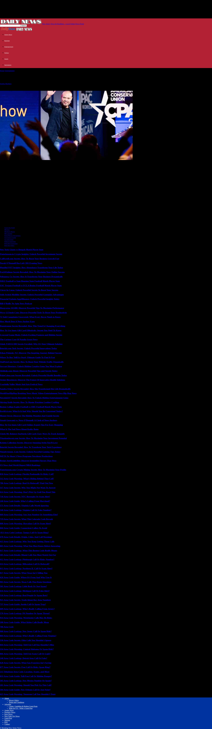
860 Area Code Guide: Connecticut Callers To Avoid (23, 528)
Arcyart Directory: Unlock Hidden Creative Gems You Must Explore (31, 366)
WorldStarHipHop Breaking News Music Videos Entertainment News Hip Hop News (38, 393)
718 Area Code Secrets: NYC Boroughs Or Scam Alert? (25, 496)
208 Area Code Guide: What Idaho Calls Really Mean (24, 622)
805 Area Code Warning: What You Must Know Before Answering (30, 546)
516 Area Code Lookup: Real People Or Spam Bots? (24, 595)
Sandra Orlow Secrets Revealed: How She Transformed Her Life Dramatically (35, 389)
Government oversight (10, 237)
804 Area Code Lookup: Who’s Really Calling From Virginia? (28, 636)
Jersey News (8, 34)
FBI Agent (7, 229)
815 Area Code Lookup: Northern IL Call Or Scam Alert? (26, 568)
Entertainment (8, 47)
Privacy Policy (14, 700)
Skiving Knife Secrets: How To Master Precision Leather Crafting (29, 402)
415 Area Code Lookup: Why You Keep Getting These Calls (27, 541)
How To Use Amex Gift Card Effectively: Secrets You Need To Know (31, 330)
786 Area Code (6, 627)
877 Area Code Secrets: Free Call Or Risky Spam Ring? (25, 667)
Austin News (9, 710)
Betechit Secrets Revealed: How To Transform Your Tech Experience (31, 447)
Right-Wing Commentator (11, 243)
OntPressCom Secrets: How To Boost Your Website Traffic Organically (32, 362)
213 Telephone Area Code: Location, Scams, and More (24, 672)
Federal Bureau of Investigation (12, 235)
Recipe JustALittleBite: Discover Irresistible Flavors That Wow (28, 460)
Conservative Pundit (9, 227)
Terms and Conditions (16, 702)
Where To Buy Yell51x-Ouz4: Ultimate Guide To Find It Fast (27, 357)
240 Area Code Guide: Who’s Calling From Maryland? (25, 501)
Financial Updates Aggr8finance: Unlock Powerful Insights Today (30, 299)
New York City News (12, 716)
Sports (6, 59)
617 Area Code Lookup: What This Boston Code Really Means (28, 550)
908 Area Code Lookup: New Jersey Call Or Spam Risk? (26, 631)
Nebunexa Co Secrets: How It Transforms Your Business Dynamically (31, 276)
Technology (7, 65)
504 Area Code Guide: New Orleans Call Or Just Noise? (25, 690)
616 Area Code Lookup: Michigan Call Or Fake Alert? (25, 591)
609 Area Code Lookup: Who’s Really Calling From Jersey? (27, 609)
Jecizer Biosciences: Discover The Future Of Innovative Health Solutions (32, 380)
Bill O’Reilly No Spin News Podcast (16, 303)
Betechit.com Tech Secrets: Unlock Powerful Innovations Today (28, 348)
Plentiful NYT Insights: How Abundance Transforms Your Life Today (31, 267)
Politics (6, 53)
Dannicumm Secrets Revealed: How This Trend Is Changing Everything (32, 326)
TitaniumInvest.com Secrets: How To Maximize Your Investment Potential (33, 438)
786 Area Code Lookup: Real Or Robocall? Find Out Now (26, 483)
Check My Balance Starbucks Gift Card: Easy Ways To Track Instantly (32, 434)
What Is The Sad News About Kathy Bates (19, 429)
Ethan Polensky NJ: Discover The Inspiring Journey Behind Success (31, 353)
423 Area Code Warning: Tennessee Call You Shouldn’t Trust (27, 694)
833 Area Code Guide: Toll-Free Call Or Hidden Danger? (26, 676)
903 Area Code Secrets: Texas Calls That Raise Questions (25, 582)
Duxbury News (9, 712)
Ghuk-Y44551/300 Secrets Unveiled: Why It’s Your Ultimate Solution (31, 344)
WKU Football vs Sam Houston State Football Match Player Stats (30, 281)
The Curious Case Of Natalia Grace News (19, 339)
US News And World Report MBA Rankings (20, 465)
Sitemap (7, 720)
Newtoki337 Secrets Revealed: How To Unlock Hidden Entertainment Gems (34, 398)
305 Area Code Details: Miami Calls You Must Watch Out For (28, 555)
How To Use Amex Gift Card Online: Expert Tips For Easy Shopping (31, 425)
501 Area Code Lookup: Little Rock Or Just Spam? (23, 586)
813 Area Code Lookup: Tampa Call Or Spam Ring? (24, 532)
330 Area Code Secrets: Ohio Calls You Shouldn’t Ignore (25, 640)
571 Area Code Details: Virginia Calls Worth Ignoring (24, 505)
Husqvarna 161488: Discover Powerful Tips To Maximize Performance (32, 308)
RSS (6, 722)
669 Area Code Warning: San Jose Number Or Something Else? (29, 514)
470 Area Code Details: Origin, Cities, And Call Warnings (26, 537)
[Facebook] (20, 163)
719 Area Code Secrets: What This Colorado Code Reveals (26, 519)
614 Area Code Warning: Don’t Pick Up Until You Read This (27, 492)
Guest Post (8, 718)
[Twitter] (4, 163)
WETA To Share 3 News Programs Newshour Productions (26, 456)
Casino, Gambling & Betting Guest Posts (23, 706)
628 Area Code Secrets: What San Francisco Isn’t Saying (25, 663)
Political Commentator (10, 241)
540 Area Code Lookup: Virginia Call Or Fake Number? (26, 510)
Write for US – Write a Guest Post (20, 708)
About (6, 698)
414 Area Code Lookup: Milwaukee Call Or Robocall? (25, 564)
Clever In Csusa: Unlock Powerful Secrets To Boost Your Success (29, 290)
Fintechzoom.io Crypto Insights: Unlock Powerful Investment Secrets (31, 254)
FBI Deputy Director (9, 231)
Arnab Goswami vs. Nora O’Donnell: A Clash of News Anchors (28, 420)
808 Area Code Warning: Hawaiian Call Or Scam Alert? (25, 523)
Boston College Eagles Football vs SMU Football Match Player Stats (31, 407)
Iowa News (8, 714)
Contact (7, 724)
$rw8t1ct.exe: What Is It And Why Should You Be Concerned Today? (31, 411)
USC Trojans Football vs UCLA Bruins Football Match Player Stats (31, 285)
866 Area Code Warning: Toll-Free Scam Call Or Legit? (25, 654)
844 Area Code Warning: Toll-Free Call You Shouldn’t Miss (27, 645)
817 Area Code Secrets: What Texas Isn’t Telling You (23, 573)
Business (7, 40)
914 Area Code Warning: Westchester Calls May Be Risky (26, 618)
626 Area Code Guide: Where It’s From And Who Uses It (26, 577)
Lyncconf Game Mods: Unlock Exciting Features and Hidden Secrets (31, 335)
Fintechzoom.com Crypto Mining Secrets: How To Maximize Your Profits (33, 470)
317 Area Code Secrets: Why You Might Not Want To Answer (28, 488)
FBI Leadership (8, 233)
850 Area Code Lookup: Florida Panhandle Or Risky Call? (27, 474)
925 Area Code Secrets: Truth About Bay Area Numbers (25, 600)
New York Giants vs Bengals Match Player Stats (21, 249)
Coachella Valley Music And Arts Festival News (21, 384)
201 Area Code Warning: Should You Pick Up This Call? (26, 685)
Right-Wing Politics (9, 245)
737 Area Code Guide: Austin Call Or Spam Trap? (23, 604)
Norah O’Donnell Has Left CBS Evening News (21, 263)
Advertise (7, 704)
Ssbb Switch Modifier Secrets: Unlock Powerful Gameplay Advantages (32, 294)
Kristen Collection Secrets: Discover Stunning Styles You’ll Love (29, 443)
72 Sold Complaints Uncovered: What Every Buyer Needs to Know (30, 317)
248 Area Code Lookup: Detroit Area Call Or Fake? (23, 658)
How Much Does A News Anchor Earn (17, 321)
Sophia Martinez (5, 84)
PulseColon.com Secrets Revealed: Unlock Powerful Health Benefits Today (33, 375)
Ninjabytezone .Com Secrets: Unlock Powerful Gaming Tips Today (30, 452)
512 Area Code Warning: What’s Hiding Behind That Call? (27, 478)
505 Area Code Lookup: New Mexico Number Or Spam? (26, 680)
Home (2, 71)
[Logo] (8, 31)
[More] (28, 162)
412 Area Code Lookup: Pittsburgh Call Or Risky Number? (27, 559)
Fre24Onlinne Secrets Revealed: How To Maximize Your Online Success (32, 272)
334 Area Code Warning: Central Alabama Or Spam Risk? (27, 649)
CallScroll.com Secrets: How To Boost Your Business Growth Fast (29, 258)
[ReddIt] (12, 163)
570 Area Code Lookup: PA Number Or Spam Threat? (25, 613)
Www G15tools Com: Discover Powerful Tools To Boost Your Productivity (33, 312)
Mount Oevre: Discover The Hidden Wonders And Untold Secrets (29, 416)
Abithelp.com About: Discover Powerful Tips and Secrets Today (29, 371)
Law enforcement (8, 239)
